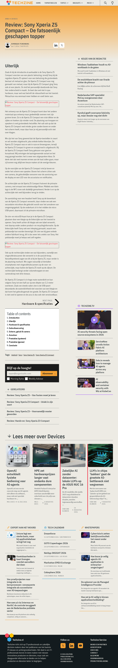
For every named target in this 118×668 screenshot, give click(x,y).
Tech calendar (56, 527)
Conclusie (13, 345)
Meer (89, 3)
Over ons (94, 650)
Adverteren (95, 647)
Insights (77, 3)
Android (14, 355)
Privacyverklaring (99, 661)
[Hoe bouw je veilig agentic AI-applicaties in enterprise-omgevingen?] (85, 566)
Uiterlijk (12, 321)
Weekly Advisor (36, 378)
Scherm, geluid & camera (19, 331)
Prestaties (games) (16, 342)
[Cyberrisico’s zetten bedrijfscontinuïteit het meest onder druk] (85, 541)
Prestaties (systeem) (17, 338)
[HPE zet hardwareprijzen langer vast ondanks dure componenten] (45, 455)
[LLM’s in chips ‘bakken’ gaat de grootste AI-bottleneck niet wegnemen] (100, 455)
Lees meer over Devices (39, 436)
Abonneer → (49, 373)
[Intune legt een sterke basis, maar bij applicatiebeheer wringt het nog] (11, 541)
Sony (20, 355)
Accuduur (13, 335)
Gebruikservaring (16, 328)
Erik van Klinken (65, 510)
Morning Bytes (17, 378)
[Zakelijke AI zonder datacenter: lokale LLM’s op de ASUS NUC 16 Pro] (73, 455)
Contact (94, 653)
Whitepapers (92, 527)
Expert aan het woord (23, 527)
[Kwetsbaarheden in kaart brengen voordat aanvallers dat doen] (11, 564)
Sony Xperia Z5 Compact (45, 355)
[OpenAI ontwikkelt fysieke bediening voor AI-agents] (18, 455)
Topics (63, 3)
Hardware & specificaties (19, 324)
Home (38, 3)
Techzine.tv (87, 305)
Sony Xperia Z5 (29, 355)
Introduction (14, 317)
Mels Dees (11, 502)
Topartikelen (50, 3)
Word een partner (98, 644)
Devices (14, 19)
